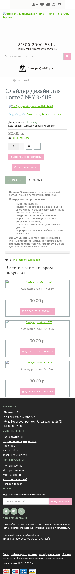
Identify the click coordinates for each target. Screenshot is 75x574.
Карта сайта (10, 450)
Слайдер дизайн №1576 (37, 369)
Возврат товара (12, 483)
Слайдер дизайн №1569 (37, 288)
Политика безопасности (30, 557)
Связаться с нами (54, 557)
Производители (13, 436)
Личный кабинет (13, 465)
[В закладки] (29, 146)
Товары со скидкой (15, 454)
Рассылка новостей (15, 479)
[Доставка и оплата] (48, 4)
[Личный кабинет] (35, 4)
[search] (67, 56)
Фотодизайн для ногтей (27, 259)
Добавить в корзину (27, 157)
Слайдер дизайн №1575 (37, 328)
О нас (6, 554)
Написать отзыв (52, 114)
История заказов (13, 470)
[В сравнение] (37, 146)
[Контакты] (59, 4)
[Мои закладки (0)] (42, 4)
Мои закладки (12, 474)
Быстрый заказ (27, 167)
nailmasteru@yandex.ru (22, 416)
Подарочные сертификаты (19, 441)
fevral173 (14, 412)
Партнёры (9, 445)
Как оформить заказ (49, 554)
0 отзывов (32, 114)
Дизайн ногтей (21, 80)
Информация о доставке (24, 554)
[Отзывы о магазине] (53, 4)
